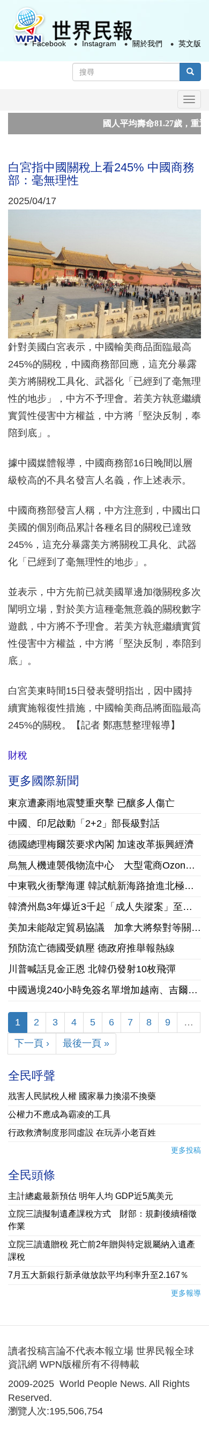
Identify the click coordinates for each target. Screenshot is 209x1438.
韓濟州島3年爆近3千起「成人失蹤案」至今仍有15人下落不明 (104, 906)
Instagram (99, 43)
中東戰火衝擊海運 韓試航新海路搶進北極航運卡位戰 (104, 885)
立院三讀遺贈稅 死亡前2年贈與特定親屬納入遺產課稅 (101, 1250)
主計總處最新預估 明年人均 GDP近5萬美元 (90, 1196)
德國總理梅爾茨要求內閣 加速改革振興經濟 (101, 844)
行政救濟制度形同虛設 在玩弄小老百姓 (82, 1132)
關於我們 (147, 43)
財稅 (17, 755)
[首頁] (72, 26)
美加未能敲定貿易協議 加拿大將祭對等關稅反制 (104, 927)
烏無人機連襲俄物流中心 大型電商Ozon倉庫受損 (104, 865)
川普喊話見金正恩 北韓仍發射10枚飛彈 (92, 969)
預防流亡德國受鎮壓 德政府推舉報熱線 (91, 948)
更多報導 (186, 1293)
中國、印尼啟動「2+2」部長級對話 (84, 823)
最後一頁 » (86, 1043)
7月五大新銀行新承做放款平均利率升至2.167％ (98, 1275)
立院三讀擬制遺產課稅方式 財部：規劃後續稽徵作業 (102, 1220)
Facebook (49, 43)
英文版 (189, 43)
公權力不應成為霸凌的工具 (59, 1114)
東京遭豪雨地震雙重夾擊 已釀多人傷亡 (91, 803)
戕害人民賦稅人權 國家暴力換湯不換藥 (82, 1096)
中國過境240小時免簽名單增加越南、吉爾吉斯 (104, 990)
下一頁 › (31, 1043)
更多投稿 (186, 1150)
